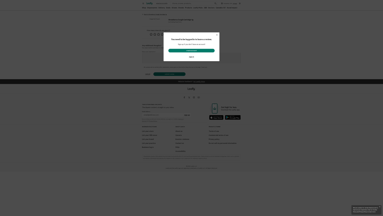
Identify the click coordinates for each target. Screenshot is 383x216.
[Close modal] (217, 35)
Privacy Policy (363, 211)
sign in (191, 57)
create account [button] (191, 50)
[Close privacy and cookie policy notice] (380, 207)
